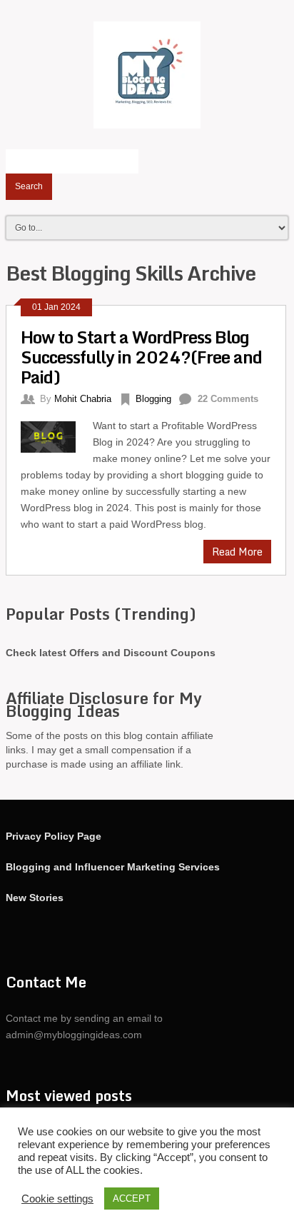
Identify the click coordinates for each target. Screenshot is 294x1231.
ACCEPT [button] (132, 1198)
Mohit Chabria (82, 398)
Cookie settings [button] (57, 1199)
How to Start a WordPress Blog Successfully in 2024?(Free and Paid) (141, 357)
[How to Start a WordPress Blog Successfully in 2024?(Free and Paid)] (57, 435)
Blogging (153, 398)
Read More (237, 551)
